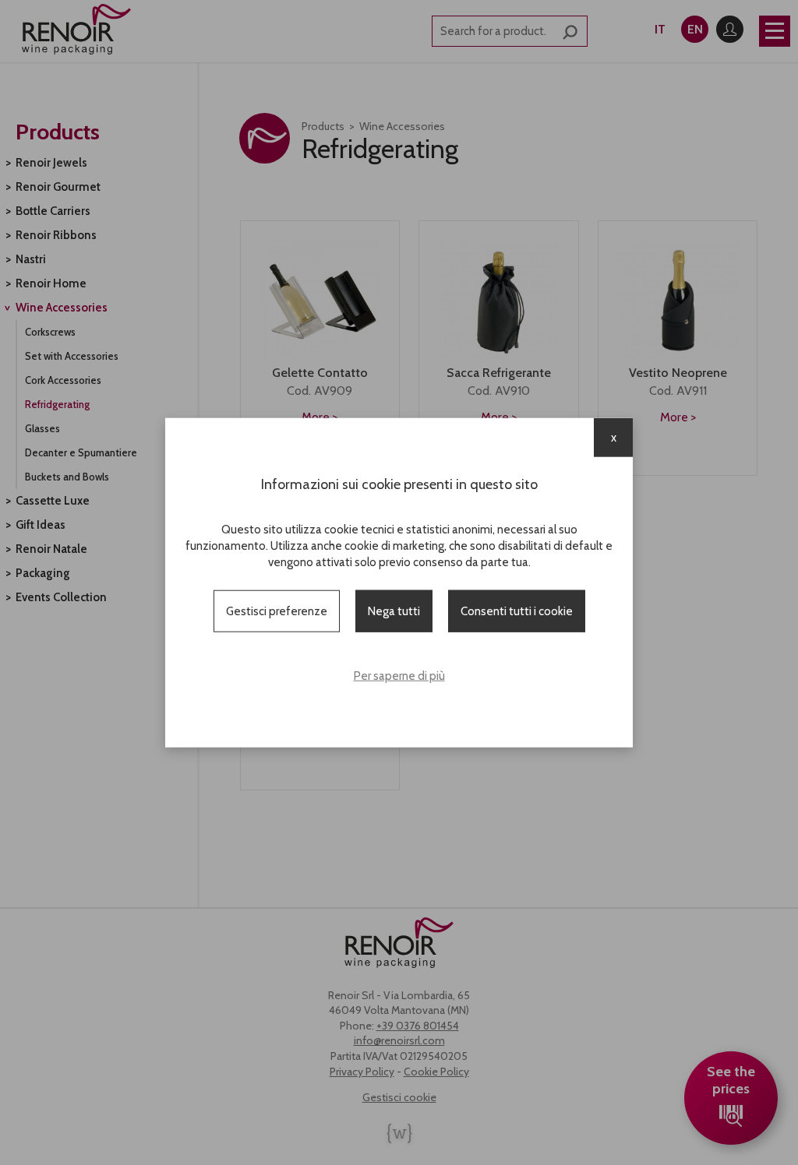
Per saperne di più (399, 676)
